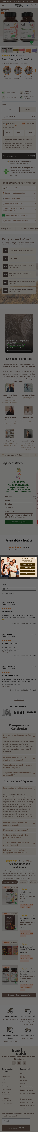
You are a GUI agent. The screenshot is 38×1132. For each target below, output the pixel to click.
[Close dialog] (35, 557)
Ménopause (28, 573)
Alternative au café (28, 567)
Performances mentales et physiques (28, 570)
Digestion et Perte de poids (27, 564)
